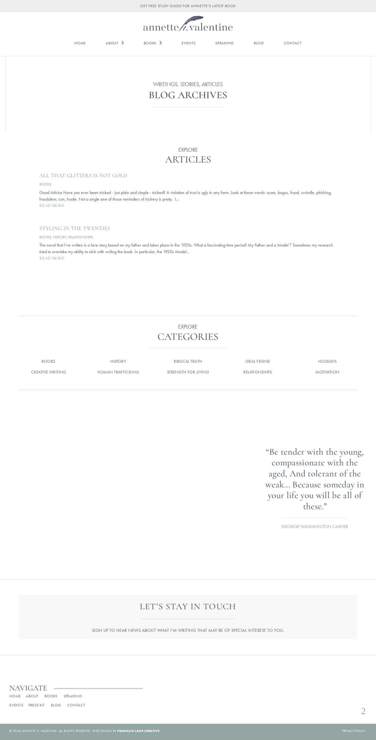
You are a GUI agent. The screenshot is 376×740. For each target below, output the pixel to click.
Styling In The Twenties (74, 228)
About (112, 43)
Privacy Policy (354, 731)
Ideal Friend (257, 361)
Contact (293, 43)
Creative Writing (48, 372)
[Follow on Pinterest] (353, 697)
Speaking (224, 43)
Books (150, 43)
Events (188, 43)
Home (80, 43)
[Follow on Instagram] (335, 697)
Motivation (327, 372)
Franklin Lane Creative (138, 731)
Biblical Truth (188, 361)
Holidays (327, 361)
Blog (259, 43)
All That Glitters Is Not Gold (83, 175)
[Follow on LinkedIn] (362, 697)
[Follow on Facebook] (326, 697)
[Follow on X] (344, 697)
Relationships (80, 236)
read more (51, 205)
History (59, 236)
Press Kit (36, 705)
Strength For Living (188, 372)
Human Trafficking (118, 372)
